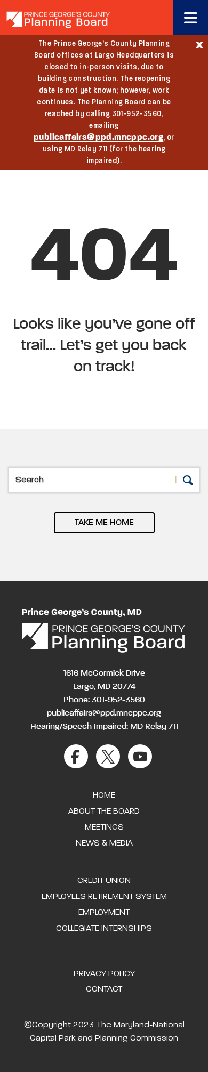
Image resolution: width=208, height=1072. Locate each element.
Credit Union (104, 880)
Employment (104, 912)
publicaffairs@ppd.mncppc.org (98, 137)
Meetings (104, 827)
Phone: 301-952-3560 (104, 700)
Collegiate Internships (104, 928)
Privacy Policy (104, 974)
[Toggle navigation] (190, 17)
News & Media (104, 843)
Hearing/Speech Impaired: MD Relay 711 (104, 726)
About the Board (104, 811)
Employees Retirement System (104, 896)
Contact (104, 989)
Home (104, 795)
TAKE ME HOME (104, 522)
